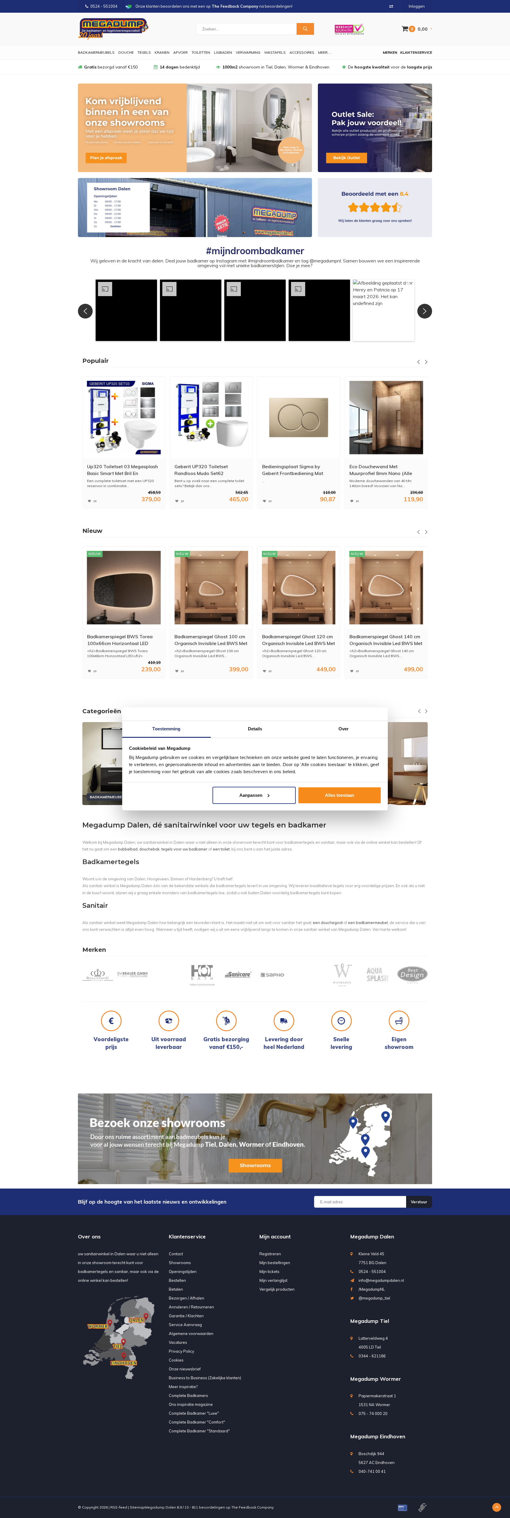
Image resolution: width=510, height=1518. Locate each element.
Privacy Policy (181, 1351)
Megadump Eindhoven (377, 1436)
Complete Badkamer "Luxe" (194, 1413)
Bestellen (177, 1280)
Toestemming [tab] (166, 728)
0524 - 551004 (103, 6)
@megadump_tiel (374, 1298)
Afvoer (180, 52)
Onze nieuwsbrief (185, 1369)
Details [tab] (255, 728)
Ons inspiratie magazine (191, 1404)
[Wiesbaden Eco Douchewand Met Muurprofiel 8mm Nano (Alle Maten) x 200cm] (298, 417)
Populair (95, 360)
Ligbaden (223, 52)
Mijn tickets (269, 1271)
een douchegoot (328, 922)
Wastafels (275, 52)
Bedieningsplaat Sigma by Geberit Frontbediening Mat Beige (205, 470)
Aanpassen (250, 795)
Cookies (176, 1360)
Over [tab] (344, 728)
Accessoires (302, 52)
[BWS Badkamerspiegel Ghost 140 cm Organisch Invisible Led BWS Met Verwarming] (298, 587)
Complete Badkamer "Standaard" (199, 1431)
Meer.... (324, 52)
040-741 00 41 (372, 1471)
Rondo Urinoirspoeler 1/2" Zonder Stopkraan (378, 469)
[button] (126, 310)
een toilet (221, 849)
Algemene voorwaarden (191, 1333)
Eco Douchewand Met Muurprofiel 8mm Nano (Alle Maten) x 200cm (293, 470)
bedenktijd (180, 67)
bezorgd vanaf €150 (111, 67)
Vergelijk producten (277, 1289)
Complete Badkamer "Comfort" (197, 1422)
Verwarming (248, 52)
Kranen (162, 52)
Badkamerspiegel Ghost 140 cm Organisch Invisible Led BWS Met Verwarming (298, 640)
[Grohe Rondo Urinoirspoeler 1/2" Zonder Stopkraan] (386, 417)
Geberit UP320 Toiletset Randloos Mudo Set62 (113, 469)
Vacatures (178, 1342)
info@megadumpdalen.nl (381, 1280)
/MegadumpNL (372, 1289)
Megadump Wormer (375, 1378)
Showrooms (180, 1262)
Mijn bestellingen (274, 1262)
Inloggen (417, 6)
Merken (390, 52)
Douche (126, 52)
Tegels (144, 52)
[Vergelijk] (391, 6)
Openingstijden (183, 1271)
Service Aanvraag (185, 1324)
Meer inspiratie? (183, 1386)
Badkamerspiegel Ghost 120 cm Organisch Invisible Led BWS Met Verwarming (210, 640)
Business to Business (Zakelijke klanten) (205, 1377)
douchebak (149, 849)
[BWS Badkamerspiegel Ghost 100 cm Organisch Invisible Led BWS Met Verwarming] (124, 587)
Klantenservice (416, 52)
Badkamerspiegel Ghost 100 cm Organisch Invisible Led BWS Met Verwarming (123, 640)
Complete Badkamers (188, 1395)
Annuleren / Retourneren (191, 1307)
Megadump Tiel (369, 1321)
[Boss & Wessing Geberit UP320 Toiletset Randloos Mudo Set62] (124, 417)
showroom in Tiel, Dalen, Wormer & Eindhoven (275, 67)
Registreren (270, 1253)
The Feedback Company (252, 1507)
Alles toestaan (339, 795)
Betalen (176, 1289)
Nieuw (92, 530)
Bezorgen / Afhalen (186, 1298)
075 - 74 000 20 (373, 1413)
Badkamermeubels (96, 52)
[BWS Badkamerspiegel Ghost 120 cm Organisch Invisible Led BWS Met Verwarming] (211, 587)
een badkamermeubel (368, 922)
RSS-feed (118, 1507)
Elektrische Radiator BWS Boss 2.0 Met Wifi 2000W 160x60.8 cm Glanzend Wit (383, 640)
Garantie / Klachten (186, 1315)
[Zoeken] (305, 29)
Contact (176, 1253)
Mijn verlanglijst (273, 1280)
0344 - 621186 (372, 1356)
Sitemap (137, 1507)
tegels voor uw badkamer (184, 849)
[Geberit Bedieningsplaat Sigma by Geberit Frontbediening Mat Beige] (211, 417)
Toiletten (201, 52)
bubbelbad (128, 849)
